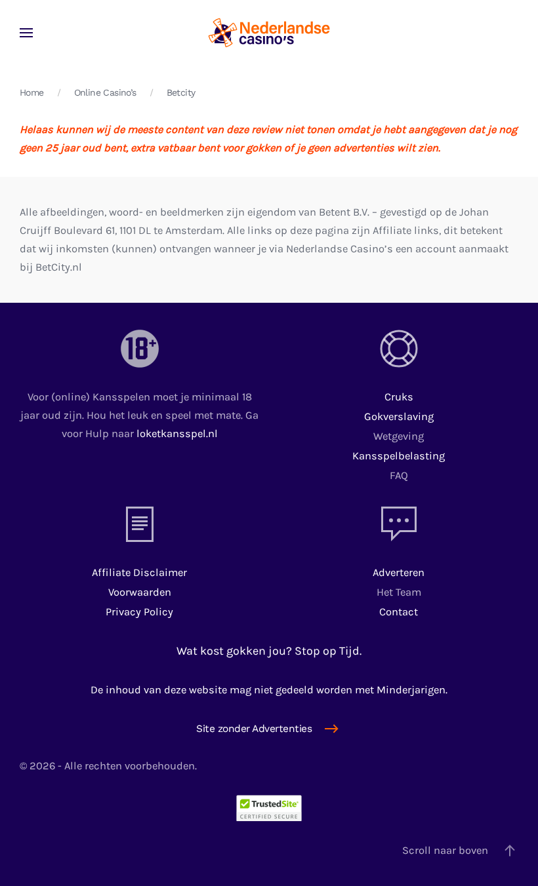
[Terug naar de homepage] (269, 33)
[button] (26, 33)
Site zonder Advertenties (254, 729)
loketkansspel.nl (177, 433)
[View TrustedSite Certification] (269, 807)
